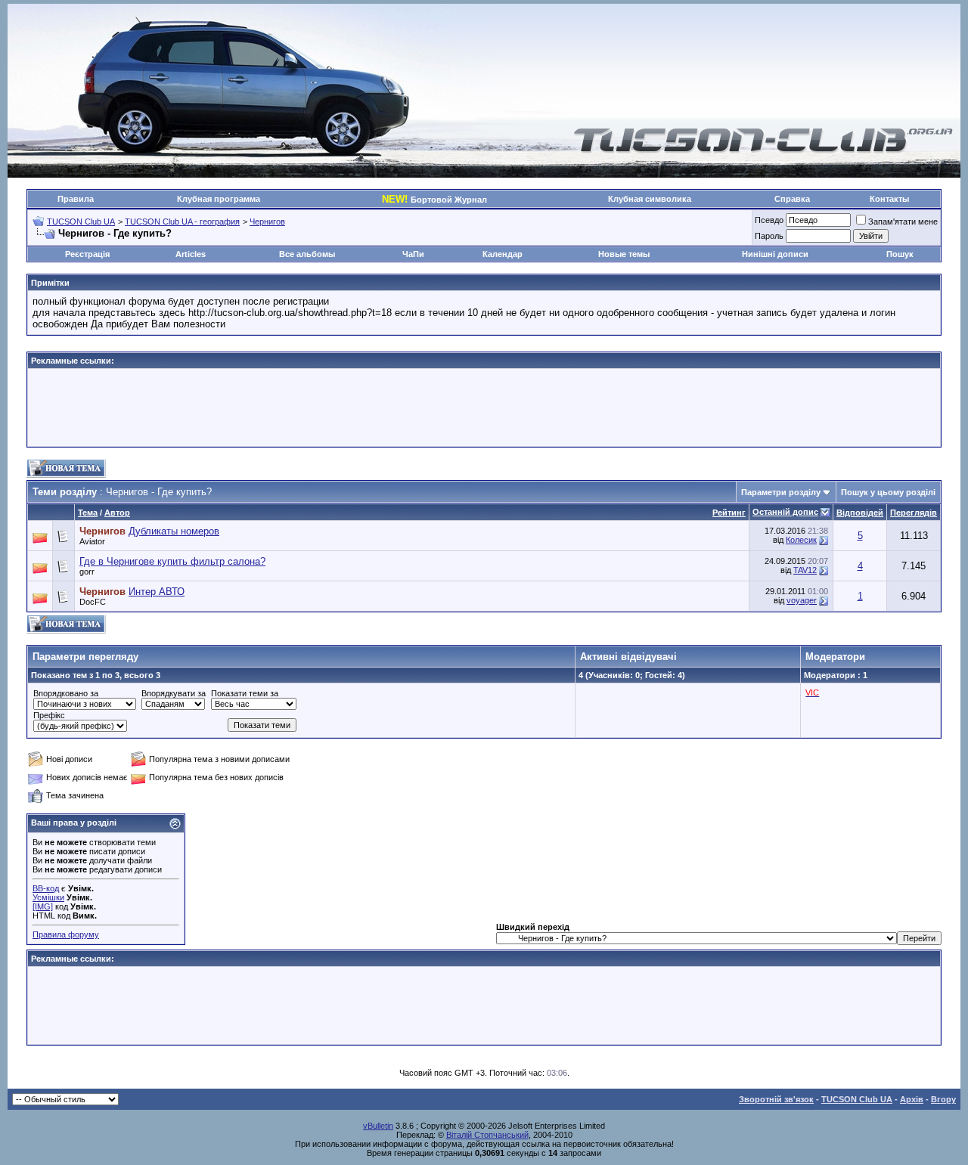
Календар (502, 254)
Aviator (92, 541)
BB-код (46, 888)
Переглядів (913, 512)
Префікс (49, 715)
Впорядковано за (65, 693)
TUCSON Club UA (81, 221)
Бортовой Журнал (434, 199)
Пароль (769, 235)
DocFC (92, 601)
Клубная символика (649, 198)
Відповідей (859, 512)
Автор (117, 512)
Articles (190, 254)
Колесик (801, 539)
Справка (792, 198)
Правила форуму (66, 934)
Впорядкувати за (173, 693)
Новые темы (624, 254)
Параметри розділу (781, 492)
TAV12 (805, 570)
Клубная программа (218, 198)
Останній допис (785, 511)
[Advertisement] (484, 407)
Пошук (900, 254)
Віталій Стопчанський (487, 1134)
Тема (88, 512)
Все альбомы (307, 254)
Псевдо (769, 220)
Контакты (889, 198)
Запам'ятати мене (903, 221)
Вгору (943, 1099)
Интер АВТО (157, 591)
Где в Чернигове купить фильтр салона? (172, 561)
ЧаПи (413, 254)
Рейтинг (729, 512)
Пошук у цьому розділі (888, 492)
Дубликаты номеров (174, 531)
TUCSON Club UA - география (182, 221)
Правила (75, 198)
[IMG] (43, 906)
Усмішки (48, 897)
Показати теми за (244, 693)
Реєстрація (87, 254)
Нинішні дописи (775, 254)
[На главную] (763, 150)
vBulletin (378, 1125)
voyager (801, 600)
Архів (911, 1099)
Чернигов (267, 221)
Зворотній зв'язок (776, 1099)
